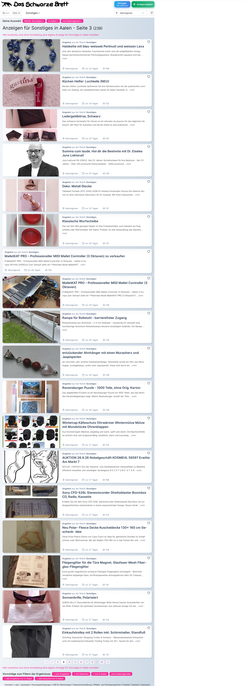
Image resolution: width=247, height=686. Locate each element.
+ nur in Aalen (100, 674)
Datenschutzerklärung (82, 685)
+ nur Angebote (61, 674)
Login (16, 685)
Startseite (9, 685)
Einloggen (122, 4)
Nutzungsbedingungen (41, 685)
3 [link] (63, 662)
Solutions (135, 685)
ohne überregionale (120, 674)
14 (102, 662)
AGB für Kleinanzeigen (62, 685)
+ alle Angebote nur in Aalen (18, 678)
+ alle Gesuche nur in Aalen (50, 678)
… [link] (97, 661)
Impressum (145, 685)
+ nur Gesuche (81, 674)
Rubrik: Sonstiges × (34, 21)
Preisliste (126, 685)
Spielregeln (25, 685)
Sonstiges (32, 13)
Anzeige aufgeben (145, 4)
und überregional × (72, 21)
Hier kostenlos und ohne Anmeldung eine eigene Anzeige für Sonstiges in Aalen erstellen (51, 34)
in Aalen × (53, 21)
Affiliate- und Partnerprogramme (107, 685)
